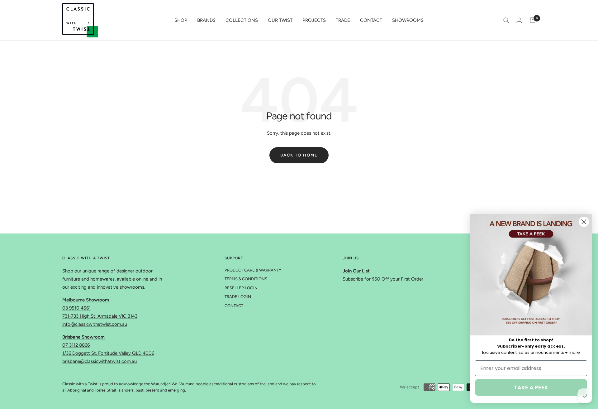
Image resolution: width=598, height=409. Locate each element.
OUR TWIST (280, 20)
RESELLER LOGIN (241, 288)
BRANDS (206, 20)
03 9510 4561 (76, 308)
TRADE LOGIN (238, 296)
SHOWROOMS (408, 20)
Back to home (299, 155)
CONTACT (371, 20)
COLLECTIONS (241, 20)
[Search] (506, 20)
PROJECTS (314, 20)
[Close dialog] (583, 221)
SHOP (180, 20)
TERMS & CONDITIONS (246, 279)
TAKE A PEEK (531, 387)
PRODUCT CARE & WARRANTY (253, 270)
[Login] (519, 20)
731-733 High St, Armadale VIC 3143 (99, 316)
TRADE (343, 20)
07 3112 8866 (76, 345)
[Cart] (532, 20)
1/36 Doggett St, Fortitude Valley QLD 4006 (108, 353)
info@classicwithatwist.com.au (94, 324)
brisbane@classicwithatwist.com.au (99, 361)
